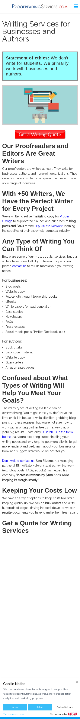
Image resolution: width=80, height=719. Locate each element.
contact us (19, 266)
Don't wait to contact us (18, 460)
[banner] (40, 6)
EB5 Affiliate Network (49, 226)
